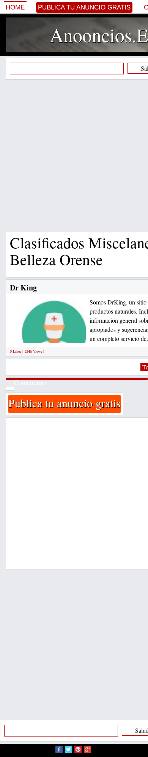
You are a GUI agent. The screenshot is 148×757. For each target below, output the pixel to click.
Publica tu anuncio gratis (84, 7)
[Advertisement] (74, 156)
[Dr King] (54, 335)
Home (15, 7)
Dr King (23, 287)
